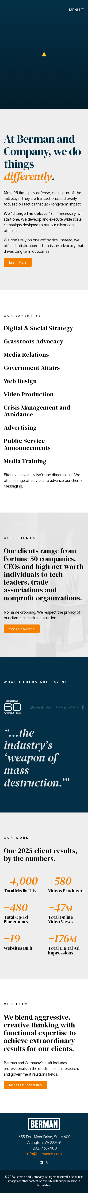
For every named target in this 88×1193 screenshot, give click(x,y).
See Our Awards (21, 629)
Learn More (18, 262)
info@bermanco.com (44, 1153)
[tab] (41, 707)
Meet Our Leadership (25, 1085)
